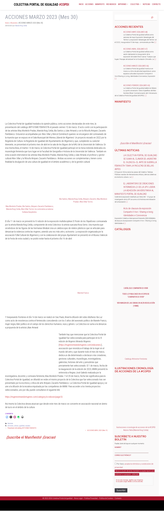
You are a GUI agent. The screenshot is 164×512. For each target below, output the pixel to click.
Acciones (89, 4)
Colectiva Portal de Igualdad (62, 498)
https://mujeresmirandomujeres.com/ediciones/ (80, 344)
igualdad (22, 426)
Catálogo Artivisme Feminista (136, 359)
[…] (155, 42)
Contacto (156, 4)
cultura (16, 426)
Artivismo (122, 4)
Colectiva (134, 4)
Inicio (81, 4)
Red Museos (111, 4)
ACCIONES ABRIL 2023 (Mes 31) (97, 430)
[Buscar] (152, 17)
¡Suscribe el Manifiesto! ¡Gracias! (31, 437)
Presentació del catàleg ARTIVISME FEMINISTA (22, 428)
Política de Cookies (106, 498)
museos (27, 426)
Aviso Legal (78, 498)
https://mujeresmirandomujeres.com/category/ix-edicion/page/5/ (34, 396)
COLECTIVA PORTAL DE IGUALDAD (36, 4)
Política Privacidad (91, 498)
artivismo (10, 426)
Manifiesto (100, 4)
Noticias (146, 4)
